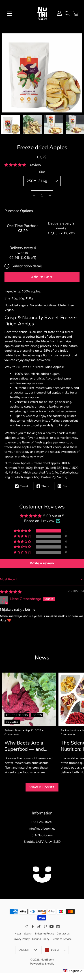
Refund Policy (40, 939)
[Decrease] (34, 195)
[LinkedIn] (58, 926)
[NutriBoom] (42, 13)
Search (28, 933)
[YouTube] (52, 926)
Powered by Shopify (42, 963)
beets (37, 715)
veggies (12, 722)
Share (45, 486)
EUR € (55, 950)
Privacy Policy (21, 939)
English (24, 950)
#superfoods (17, 715)
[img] (11, 592)
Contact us (63, 933)
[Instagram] (26, 926)
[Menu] (9, 13)
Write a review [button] (42, 563)
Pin (64, 486)
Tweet (24, 486)
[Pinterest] (45, 926)
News (18, 933)
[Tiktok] (39, 926)
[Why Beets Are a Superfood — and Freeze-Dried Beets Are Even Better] (29, 699)
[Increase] (50, 195)
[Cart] (76, 13)
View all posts (42, 787)
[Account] (59, 13)
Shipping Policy (44, 933)
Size (42, 172)
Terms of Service (61, 939)
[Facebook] (33, 926)
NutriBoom (47, 959)
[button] (67, 13)
